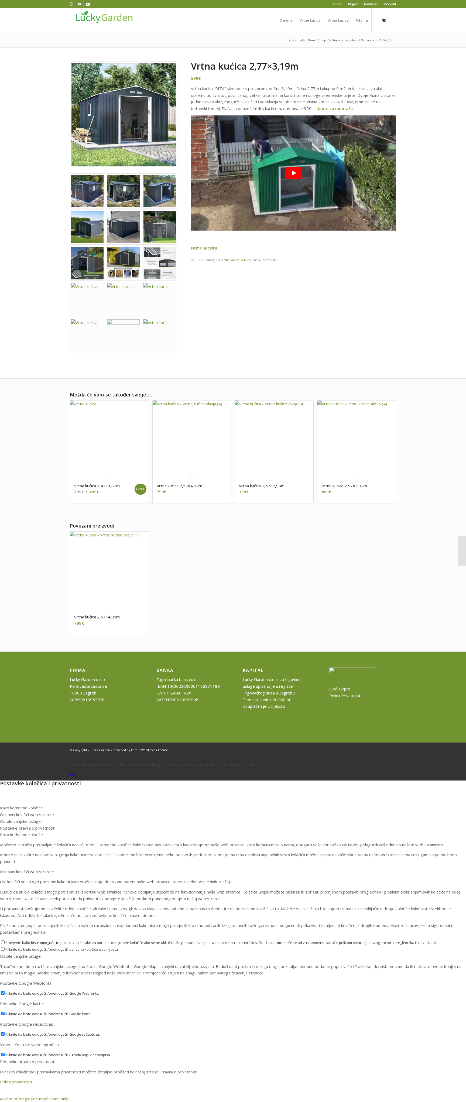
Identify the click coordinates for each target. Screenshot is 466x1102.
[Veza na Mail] (79, 4)
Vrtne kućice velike (235, 260)
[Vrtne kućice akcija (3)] (123, 263)
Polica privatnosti (16, 1081)
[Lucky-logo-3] (104, 20)
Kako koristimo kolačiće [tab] (21, 807)
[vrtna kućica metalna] (123, 114)
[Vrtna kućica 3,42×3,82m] (462, 551)
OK (73, 774)
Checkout (389, 4)
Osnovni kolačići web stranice (27, 871)
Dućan (337, 4)
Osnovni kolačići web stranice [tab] (27, 814)
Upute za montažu (334, 108)
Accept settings (14, 1098)
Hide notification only (48, 1098)
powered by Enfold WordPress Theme (140, 750)
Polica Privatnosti (345, 695)
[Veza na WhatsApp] (71, 4)
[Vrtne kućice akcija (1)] (159, 263)
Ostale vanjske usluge (20, 956)
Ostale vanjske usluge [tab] (20, 821)
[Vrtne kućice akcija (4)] (159, 227)
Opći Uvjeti (339, 689)
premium (269, 260)
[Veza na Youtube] (88, 4)
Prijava (353, 4)
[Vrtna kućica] (87, 190)
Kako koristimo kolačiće (21, 834)
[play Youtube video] (293, 173)
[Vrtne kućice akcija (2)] (87, 263)
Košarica (370, 4)
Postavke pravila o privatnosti (27, 1061)
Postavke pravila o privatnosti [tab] (27, 828)
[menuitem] (338, 4)
